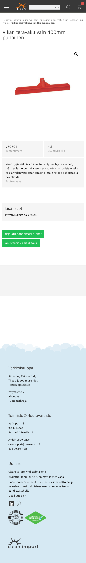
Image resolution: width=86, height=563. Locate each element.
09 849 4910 (21, 449)
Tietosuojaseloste (19, 385)
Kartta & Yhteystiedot (20, 432)
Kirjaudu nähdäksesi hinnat (23, 234)
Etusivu (7, 19)
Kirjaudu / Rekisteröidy (22, 376)
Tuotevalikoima (20, 19)
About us (13, 396)
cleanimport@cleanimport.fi (24, 444)
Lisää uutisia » (17, 495)
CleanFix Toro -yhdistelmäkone (27, 471)
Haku (56, 7)
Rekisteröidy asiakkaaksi (21, 243)
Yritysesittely (16, 392)
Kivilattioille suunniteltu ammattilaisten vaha (36, 477)
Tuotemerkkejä (17, 400)
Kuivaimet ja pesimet (50, 19)
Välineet (34, 19)
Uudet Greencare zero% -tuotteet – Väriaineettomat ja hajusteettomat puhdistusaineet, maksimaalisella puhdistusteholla (40, 486)
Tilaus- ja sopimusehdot (23, 380)
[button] (76, 54)
